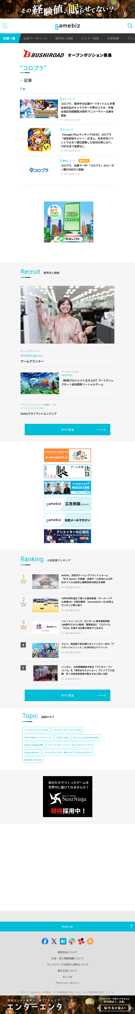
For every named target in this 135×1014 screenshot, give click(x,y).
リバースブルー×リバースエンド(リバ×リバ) (70, 744)
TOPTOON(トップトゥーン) (37, 737)
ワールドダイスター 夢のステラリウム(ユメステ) (67, 752)
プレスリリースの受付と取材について (67, 964)
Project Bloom (31, 752)
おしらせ (67, 976)
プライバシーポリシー (67, 983)
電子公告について (67, 970)
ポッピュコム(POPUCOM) (85, 737)
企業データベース (35, 38)
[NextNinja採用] (67, 796)
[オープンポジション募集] (67, 53)
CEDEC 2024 (62, 737)
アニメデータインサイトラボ (67, 729)
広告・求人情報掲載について (68, 958)
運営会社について (67, 952)
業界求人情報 (64, 38)
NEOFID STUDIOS (33, 759)
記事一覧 (9, 38)
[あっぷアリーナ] (68, 222)
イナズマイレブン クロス (36, 729)
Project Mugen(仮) (33, 744)
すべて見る (67, 430)
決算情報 (113, 38)
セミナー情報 (90, 38)
